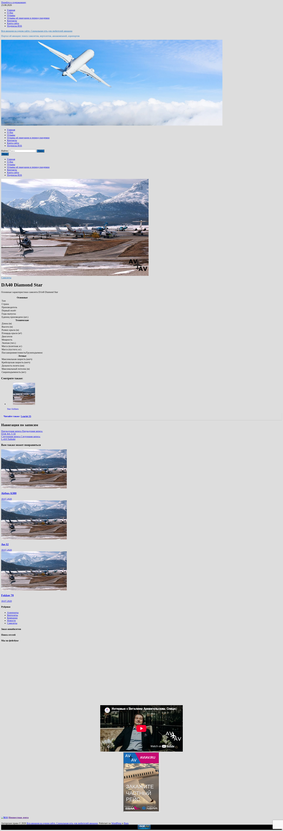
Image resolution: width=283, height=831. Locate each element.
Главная (11, 10)
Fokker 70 (7, 595)
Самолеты (6, 277)
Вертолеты (12, 615)
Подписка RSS (14, 26)
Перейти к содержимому (13, 2)
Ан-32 (5, 544)
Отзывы (11, 15)
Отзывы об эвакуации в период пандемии (28, 18)
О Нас (10, 12)
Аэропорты (13, 612)
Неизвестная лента (19, 817)
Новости (11, 620)
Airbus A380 (9, 493)
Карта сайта (13, 23)
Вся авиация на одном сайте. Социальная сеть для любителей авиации (36, 31)
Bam (126, 823)
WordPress (116, 823)
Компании (12, 618)
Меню (5, 154)
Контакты (12, 20)
